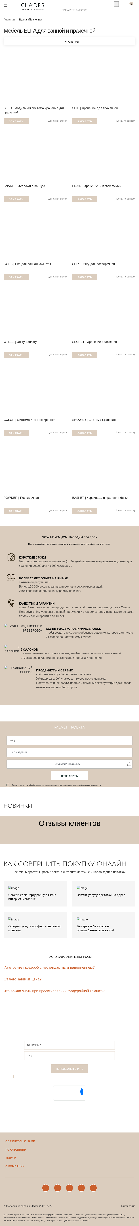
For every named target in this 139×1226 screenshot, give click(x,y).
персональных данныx (48, 785)
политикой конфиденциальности (87, 785)
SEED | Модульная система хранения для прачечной (34, 110)
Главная (9, 19)
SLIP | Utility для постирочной (93, 264)
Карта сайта (128, 1205)
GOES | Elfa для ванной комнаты (27, 264)
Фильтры (72, 41)
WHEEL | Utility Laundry (20, 342)
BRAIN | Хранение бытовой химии (97, 186)
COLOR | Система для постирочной (29, 420)
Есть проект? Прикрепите (67, 764)
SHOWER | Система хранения (94, 420)
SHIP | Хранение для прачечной (95, 108)
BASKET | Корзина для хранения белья (100, 497)
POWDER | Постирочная (21, 497)
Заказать (16, 121)
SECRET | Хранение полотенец (94, 342)
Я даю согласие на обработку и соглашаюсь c (56, 785)
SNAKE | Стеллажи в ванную (24, 186)
